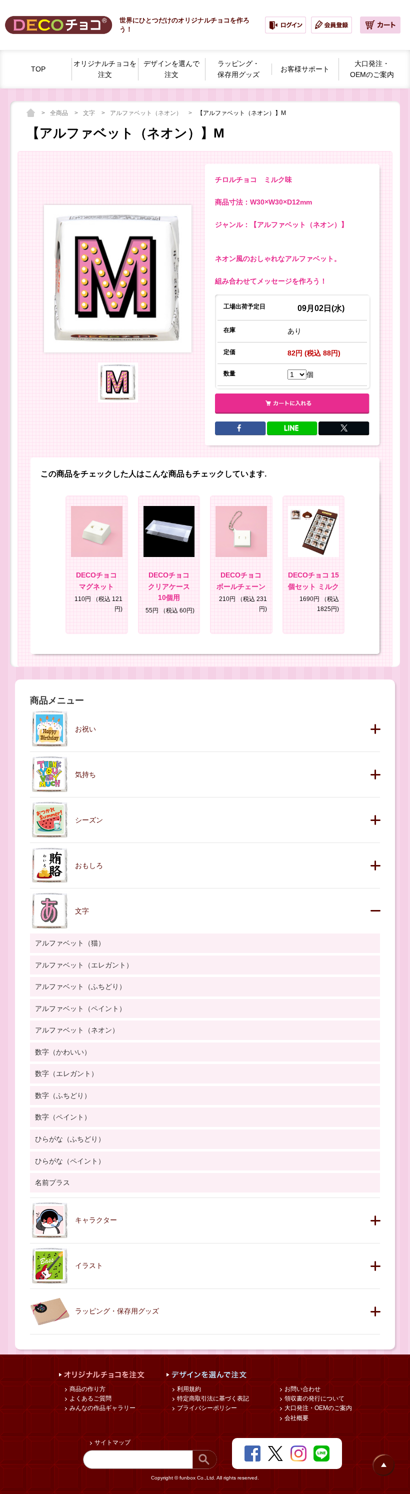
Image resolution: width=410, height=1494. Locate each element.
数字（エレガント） (66, 1074)
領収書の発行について (313, 1398)
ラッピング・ (239, 69)
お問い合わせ (301, 1389)
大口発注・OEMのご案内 (317, 1408)
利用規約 (188, 1389)
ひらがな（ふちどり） (70, 1139)
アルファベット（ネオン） (147, 113)
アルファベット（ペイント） (80, 1008)
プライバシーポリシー (206, 1408)
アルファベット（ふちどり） (80, 986)
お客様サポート (305, 69)
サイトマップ (111, 1442)
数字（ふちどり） (63, 1096)
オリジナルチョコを (105, 69)
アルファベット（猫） (70, 943)
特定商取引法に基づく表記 (212, 1398)
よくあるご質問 (90, 1398)
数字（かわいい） (63, 1052)
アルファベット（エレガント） (84, 965)
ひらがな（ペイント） (70, 1161)
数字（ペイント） (63, 1117)
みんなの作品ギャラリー (102, 1408)
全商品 (60, 113)
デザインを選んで (172, 69)
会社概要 (295, 1418)
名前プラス (52, 1182)
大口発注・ (372, 69)
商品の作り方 (87, 1389)
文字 (89, 113)
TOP (38, 69)
